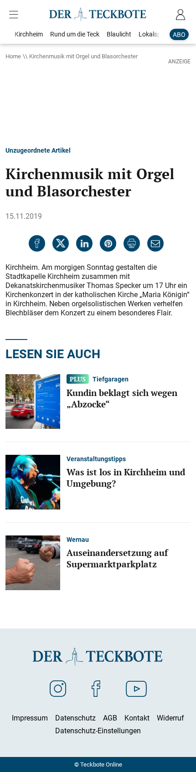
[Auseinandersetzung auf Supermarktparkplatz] (32, 562)
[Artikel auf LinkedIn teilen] (84, 243)
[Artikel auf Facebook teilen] (37, 243)
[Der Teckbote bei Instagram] (58, 688)
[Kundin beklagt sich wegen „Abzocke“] (32, 401)
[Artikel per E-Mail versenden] (155, 243)
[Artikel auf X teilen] (60, 243)
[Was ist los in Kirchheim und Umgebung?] (32, 481)
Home (13, 56)
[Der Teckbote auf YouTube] (136, 688)
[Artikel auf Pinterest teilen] (108, 243)
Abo (179, 34)
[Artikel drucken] (132, 243)
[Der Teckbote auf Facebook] (96, 688)
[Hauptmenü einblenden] (15, 14)
